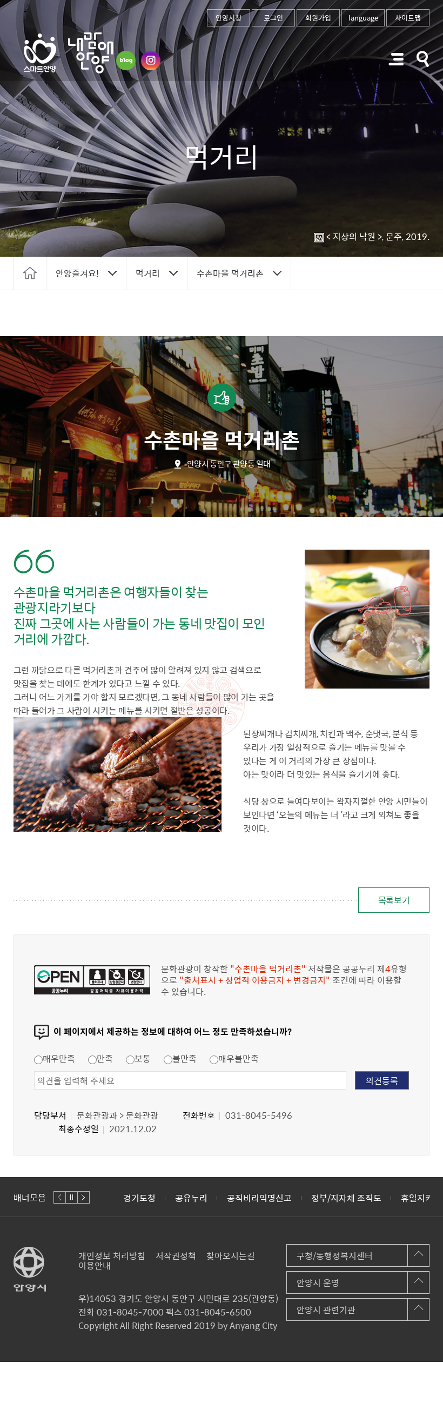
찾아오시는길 (230, 1255)
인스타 (150, 60)
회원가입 (318, 17)
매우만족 (59, 1058)
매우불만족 (238, 1058)
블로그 (126, 60)
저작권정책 (176, 1255)
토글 (423, 59)
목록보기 (394, 899)
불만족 (184, 1058)
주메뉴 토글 (396, 59)
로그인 (273, 17)
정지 (71, 1197)
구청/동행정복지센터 (335, 1255)
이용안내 (94, 1265)
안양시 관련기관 (326, 1309)
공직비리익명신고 (207, 1198)
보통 (143, 1058)
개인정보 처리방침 (111, 1255)
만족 (105, 1058)
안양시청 (228, 17)
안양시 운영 (318, 1282)
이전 (59, 1197)
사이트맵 (408, 17)
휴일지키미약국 (377, 1198)
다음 (83, 1197)
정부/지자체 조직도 (294, 1198)
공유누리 (139, 1198)
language (363, 17)
